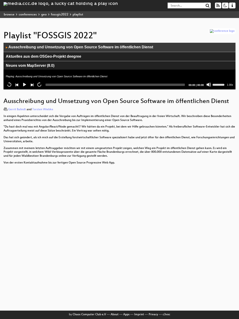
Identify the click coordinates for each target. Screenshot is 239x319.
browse (9, 15)
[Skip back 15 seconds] (9, 84)
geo (44, 15)
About (115, 314)
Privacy (153, 314)
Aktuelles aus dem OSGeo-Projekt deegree (43, 56)
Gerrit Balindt (17, 109)
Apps (126, 314)
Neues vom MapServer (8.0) (30, 65)
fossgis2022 (59, 15)
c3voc (166, 314)
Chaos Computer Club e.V (89, 314)
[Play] (24, 84)
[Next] (32, 84)
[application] (119, 66)
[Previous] (17, 84)
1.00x (230, 84)
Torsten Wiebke (42, 109)
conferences (28, 15)
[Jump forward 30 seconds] (39, 84)
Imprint (139, 314)
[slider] (219, 84)
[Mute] (209, 84)
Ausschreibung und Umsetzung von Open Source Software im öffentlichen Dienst (79, 47)
